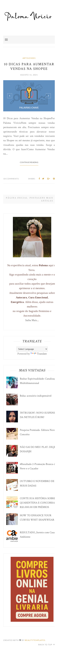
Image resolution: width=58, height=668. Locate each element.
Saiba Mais (31, 320)
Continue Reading (29, 162)
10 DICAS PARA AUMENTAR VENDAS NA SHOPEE (29, 66)
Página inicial (17, 198)
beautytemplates (35, 640)
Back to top (45, 644)
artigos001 (29, 58)
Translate (42, 354)
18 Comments (11, 178)
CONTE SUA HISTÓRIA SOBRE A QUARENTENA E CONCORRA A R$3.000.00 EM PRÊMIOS (39, 503)
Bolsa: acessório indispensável (35, 396)
